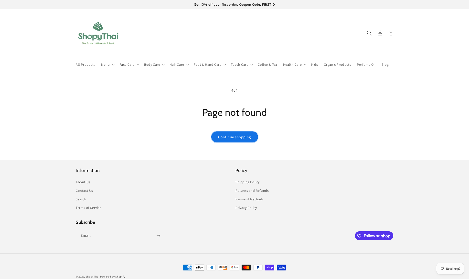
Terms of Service (88, 207)
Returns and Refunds (252, 190)
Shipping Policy (247, 182)
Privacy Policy (246, 207)
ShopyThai (92, 276)
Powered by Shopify (112, 276)
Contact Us (84, 190)
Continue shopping (234, 137)
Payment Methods (249, 199)
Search (81, 199)
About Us (83, 182)
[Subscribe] (158, 235)
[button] (107, 64)
